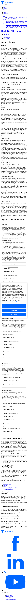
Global (5, 7)
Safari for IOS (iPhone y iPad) (10, 488)
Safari (4, 486)
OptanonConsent (6, 268)
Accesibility (9, 598)
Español (5, 12)
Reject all (14, 306)
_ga (18, 380)
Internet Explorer (7, 484)
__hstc (16, 380)
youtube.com (15, 423)
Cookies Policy (9, 595)
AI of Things (6, 34)
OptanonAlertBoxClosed (13, 267)
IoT (4, 16)
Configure (14, 314)
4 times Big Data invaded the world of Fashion (16, 22)
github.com (14, 351)
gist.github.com (15, 341)
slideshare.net (15, 413)
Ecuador (5, 9)
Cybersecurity (6, 23)
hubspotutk (10, 334)
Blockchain (6, 38)
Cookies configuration (11, 599)
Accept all (14, 310)
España (5, 8)
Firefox (5, 485)
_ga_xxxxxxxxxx (6, 381)
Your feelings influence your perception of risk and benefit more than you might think (16, 25)
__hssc (9, 380)
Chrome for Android (8, 489)
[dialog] (14, 300)
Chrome (5, 482)
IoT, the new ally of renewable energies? (15, 17)
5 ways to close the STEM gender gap (15, 21)
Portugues (5, 13)
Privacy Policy (9, 596)
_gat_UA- (10, 406)
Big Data (5, 19)
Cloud (4, 35)
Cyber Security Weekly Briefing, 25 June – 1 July (16, 27)
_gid (11, 381)
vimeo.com (14, 275)
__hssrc (12, 380)
